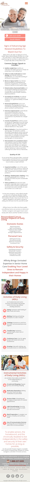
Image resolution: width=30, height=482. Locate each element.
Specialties (24, 467)
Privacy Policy (15, 470)
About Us (5, 467)
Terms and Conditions (23, 469)
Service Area (18, 467)
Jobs (8, 469)
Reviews (27, 467)
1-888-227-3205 (17, 461)
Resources (12, 469)
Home (2, 467)
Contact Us (5, 469)
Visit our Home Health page (17, 465)
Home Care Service (11, 467)
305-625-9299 (15, 36)
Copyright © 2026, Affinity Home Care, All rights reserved (15, 480)
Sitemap (16, 469)
